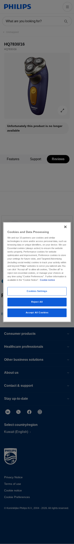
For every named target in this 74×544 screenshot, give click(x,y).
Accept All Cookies (37, 312)
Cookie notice (47, 280)
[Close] (65, 226)
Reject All (37, 302)
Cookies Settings (37, 291)
